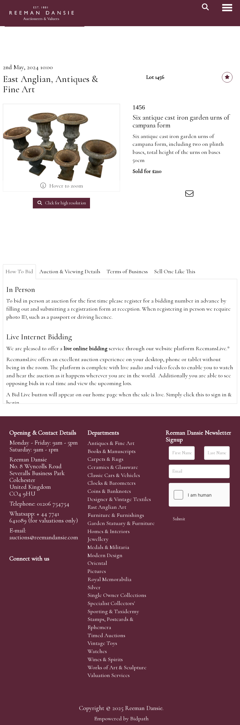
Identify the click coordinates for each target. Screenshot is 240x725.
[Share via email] (190, 194)
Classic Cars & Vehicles (114, 475)
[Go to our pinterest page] (41, 569)
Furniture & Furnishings (116, 515)
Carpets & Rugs (105, 459)
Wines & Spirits (105, 659)
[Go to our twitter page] (28, 569)
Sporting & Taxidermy (113, 611)
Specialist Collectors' (111, 603)
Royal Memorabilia (110, 579)
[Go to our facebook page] (15, 569)
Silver (94, 587)
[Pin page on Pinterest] (164, 194)
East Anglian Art (107, 506)
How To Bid (19, 271)
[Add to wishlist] (227, 77)
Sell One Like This (174, 271)
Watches (97, 651)
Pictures (97, 571)
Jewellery (98, 539)
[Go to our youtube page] (54, 569)
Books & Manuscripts (112, 451)
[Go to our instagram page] (177, 194)
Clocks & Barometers (112, 482)
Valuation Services (109, 675)
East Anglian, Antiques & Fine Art (50, 84)
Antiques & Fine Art (111, 443)
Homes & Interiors (109, 531)
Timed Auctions (106, 635)
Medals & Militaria (108, 547)
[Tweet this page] (152, 194)
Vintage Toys (102, 643)
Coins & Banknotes (109, 491)
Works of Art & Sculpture (117, 667)
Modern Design (105, 555)
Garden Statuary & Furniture (121, 523)
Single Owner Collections (117, 595)
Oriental (97, 563)
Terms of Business (127, 271)
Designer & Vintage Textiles (119, 499)
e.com (43, 537)
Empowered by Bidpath (121, 718)
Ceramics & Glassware (113, 467)
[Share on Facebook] (138, 194)
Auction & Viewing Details (69, 271)
